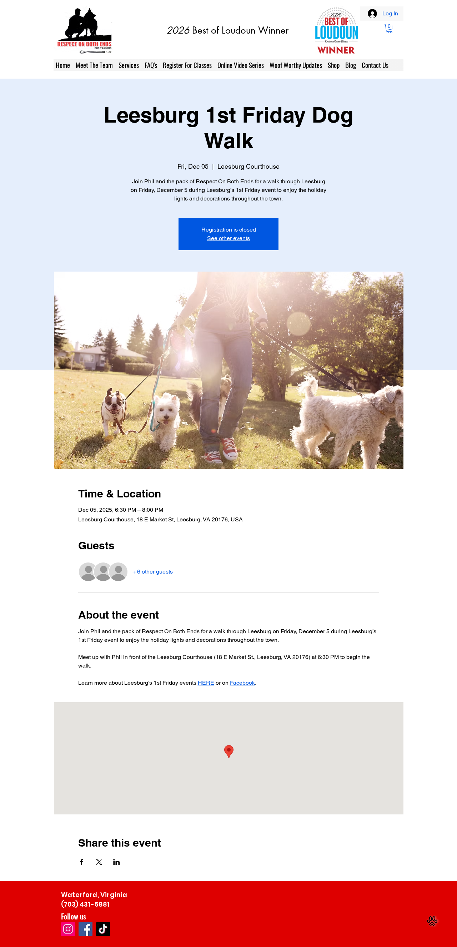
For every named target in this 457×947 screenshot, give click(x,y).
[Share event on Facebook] (81, 862)
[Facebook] (85, 929)
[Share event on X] (99, 862)
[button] (389, 28)
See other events (228, 238)
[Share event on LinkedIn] (116, 862)
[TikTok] (103, 929)
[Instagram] (68, 929)
